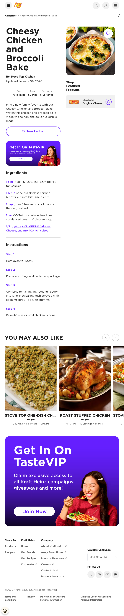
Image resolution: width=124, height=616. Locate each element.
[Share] (120, 15)
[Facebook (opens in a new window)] (91, 574)
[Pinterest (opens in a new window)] (115, 574)
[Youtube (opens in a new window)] (107, 574)
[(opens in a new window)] (33, 153)
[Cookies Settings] (5, 610)
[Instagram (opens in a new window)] (99, 574)
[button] (8, 5)
